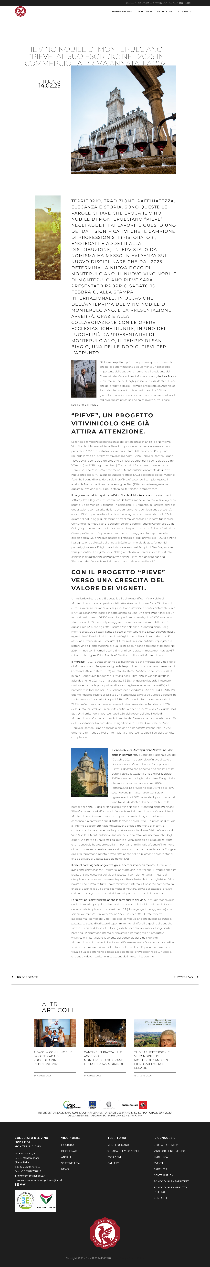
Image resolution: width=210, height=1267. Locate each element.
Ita (181, 3)
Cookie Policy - (120, 1258)
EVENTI (158, 1163)
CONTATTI (154, 3)
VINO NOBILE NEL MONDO (169, 1151)
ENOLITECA (161, 1157)
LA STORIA (67, 1145)
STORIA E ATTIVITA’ (166, 1145)
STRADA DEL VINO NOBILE (123, 1151)
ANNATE (66, 1157)
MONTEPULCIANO (118, 1145)
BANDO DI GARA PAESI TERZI (171, 1181)
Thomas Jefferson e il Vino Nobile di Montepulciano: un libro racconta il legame (154, 1060)
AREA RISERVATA (170, 3)
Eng (188, 3)
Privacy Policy (136, 1258)
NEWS (143, 3)
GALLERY (132, 3)
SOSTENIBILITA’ (70, 1163)
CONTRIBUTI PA (163, 1175)
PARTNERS (160, 1169)
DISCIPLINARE (69, 1151)
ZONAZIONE (114, 1157)
